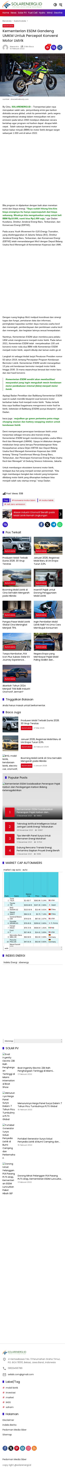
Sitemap (7, 1434)
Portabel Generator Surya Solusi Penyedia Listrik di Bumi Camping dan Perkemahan (38, 1140)
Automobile (8, 25)
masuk (19, 705)
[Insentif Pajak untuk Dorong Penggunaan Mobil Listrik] (48, 578)
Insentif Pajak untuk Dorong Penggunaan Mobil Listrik (45, 592)
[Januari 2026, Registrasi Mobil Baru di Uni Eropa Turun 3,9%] (48, 546)
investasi (10, 1392)
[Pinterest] (16, 1448)
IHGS (8, 1402)
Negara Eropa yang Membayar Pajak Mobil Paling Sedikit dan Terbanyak (46, 657)
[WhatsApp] (59, 524)
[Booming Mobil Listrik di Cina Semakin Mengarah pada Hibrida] (17, 578)
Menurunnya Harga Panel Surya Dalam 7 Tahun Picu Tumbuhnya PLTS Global (40, 1105)
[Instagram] (28, 1448)
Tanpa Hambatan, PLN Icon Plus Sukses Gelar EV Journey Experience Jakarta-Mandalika (16, 657)
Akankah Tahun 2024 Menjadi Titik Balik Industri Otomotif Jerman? (16, 688)
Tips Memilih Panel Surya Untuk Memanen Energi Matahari (34, 837)
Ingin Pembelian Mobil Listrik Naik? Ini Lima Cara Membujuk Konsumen (47, 624)
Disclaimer (8, 1420)
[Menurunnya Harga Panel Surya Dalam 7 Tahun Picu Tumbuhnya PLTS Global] (9, 1106)
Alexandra (14, 46)
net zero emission (16, 504)
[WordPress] (22, 1448)
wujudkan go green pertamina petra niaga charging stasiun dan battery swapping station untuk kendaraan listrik (31, 421)
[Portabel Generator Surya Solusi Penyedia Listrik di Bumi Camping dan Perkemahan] (9, 1142)
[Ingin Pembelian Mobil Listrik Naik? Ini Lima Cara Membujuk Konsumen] (48, 610)
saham (10, 1407)
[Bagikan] (59, 47)
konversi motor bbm (25, 500)
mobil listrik (12, 1387)
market (10, 1397)
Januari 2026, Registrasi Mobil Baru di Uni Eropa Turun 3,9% (46, 560)
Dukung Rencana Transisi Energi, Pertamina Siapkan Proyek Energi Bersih (38, 849)
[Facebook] (41, 524)
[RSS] (34, 1448)
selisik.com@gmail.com (21, 1374)
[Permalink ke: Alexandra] (6, 47)
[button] (55, 5)
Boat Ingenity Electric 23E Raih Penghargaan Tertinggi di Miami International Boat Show (35, 1069)
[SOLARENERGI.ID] (23, 4)
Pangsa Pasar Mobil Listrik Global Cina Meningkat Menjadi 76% (16, 624)
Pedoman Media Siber (15, 1429)
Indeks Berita (9, 1424)
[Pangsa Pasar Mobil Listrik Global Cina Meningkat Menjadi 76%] (17, 610)
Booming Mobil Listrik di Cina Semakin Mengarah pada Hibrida (16, 592)
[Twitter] (47, 524)
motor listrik (47, 500)
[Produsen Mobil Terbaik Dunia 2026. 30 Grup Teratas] (17, 546)
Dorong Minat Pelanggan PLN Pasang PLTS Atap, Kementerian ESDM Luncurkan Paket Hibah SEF (40, 1177)
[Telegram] (53, 524)
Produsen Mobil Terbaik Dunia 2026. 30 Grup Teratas (15, 560)
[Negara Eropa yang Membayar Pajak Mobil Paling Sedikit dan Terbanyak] (48, 642)
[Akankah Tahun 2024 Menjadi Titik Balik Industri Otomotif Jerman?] (17, 674)
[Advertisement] (32, 170)
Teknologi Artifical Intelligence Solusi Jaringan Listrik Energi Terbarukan (36, 825)
